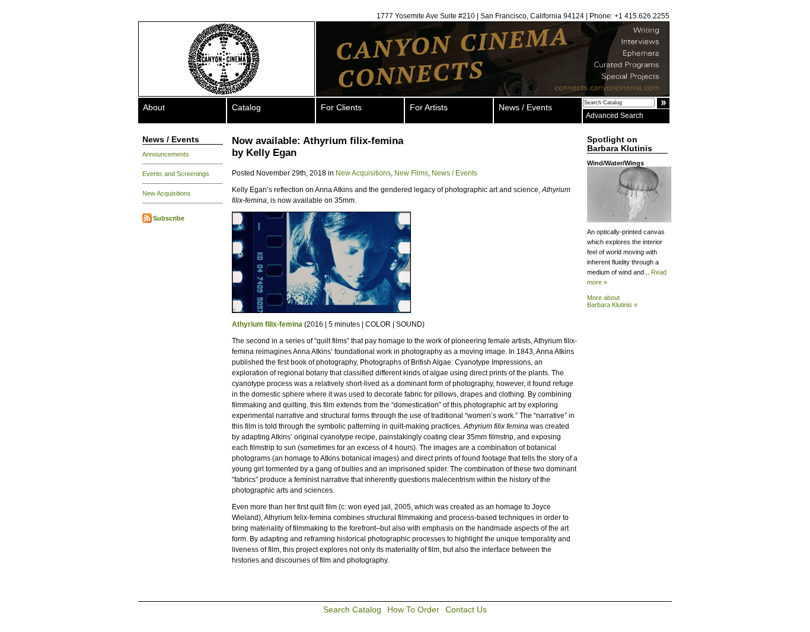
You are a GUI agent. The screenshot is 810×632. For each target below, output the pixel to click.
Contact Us (466, 609)
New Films (411, 173)
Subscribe (168, 218)
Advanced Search (614, 115)
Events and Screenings (175, 173)
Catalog (246, 107)
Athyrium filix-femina (267, 324)
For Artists (429, 107)
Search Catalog (352, 609)
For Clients (341, 107)
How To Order (413, 609)
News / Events (525, 107)
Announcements (165, 154)
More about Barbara (612, 301)
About (154, 107)
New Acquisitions (166, 193)
